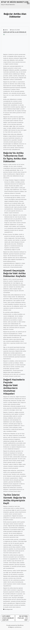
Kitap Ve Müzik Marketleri (14, 2)
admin (6, 30)
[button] (28, 3)
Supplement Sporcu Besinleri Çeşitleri (8, 618)
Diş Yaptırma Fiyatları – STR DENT (23, 618)
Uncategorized (8, 609)
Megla (11, 627)
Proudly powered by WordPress (15, 625)
